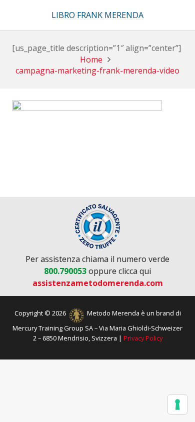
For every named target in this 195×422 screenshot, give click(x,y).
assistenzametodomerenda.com (97, 283)
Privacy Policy (143, 338)
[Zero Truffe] (97, 226)
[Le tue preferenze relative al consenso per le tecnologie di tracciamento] (177, 404)
